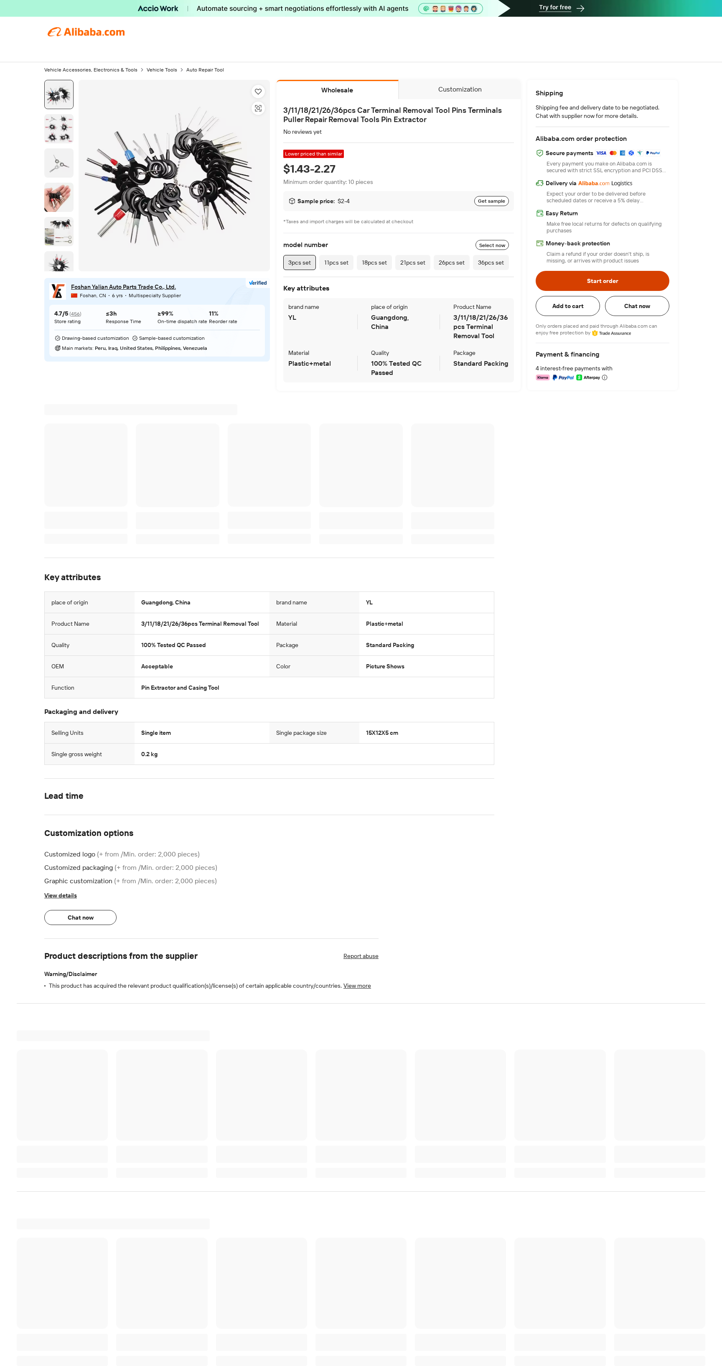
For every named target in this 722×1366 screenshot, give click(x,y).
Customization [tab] (460, 89)
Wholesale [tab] (337, 90)
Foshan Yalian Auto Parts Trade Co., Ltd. (123, 286)
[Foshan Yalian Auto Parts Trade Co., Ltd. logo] (57, 291)
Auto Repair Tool (205, 70)
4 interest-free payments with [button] (574, 368)
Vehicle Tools (162, 70)
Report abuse (361, 956)
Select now (492, 245)
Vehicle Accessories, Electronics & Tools (90, 70)
